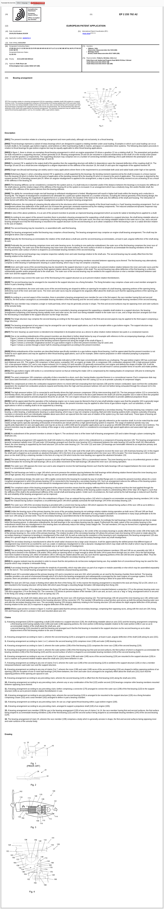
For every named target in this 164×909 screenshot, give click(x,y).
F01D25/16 (86, 33)
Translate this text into (8, 3)
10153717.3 (27, 38)
